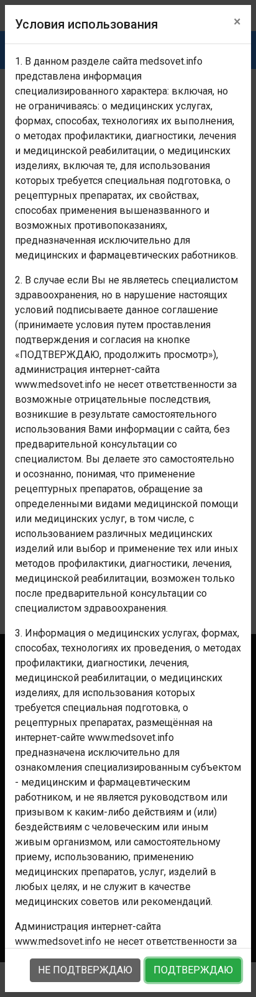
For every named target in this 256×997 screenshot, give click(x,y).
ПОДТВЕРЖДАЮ (193, 970)
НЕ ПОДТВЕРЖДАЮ (85, 970)
